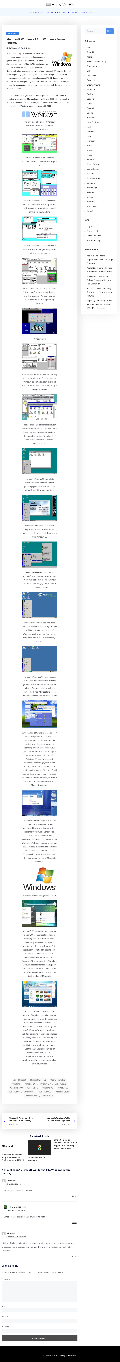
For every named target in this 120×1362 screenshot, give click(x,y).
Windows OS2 (45, 1092)
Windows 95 (63, 1088)
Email (5, 1316)
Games (90, 103)
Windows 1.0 (30, 1084)
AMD (89, 47)
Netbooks (91, 159)
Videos (90, 197)
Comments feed (94, 235)
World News (92, 206)
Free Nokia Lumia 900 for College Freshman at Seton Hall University (99, 280)
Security (90, 173)
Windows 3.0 (32, 1088)
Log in (89, 226)
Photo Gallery (93, 164)
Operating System (57, 1080)
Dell (88, 71)
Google (90, 113)
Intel (89, 127)
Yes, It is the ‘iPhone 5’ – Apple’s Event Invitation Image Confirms (100, 259)
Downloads (92, 75)
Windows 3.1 (47, 1088)
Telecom (90, 192)
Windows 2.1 (60, 1084)
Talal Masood (14, 1207)
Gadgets (90, 99)
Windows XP (47, 1096)
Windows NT (29, 1092)
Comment (7, 1279)
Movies (90, 150)
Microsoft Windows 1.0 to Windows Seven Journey (21, 1119)
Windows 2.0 (45, 1084)
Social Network (93, 178)
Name (5, 1306)
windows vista (32, 1096)
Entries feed (92, 231)
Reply (74, 1196)
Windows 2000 (16, 1088)
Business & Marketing (96, 61)
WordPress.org (93, 240)
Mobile (90, 145)
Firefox (90, 94)
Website (5, 1326)
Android (90, 52)
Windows (16, 1084)
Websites (91, 201)
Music (89, 155)
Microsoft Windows (38, 1080)
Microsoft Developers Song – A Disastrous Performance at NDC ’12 (13, 1157)
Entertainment (93, 85)
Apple (89, 57)
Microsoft (12, 33)
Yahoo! (90, 211)
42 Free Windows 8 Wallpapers (36, 1159)
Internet (90, 131)
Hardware (91, 117)
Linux (89, 136)
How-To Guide (93, 122)
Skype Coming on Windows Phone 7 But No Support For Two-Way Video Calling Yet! (65, 1144)
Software (91, 183)
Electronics (91, 80)
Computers (92, 66)
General (90, 108)
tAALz (14, 48)
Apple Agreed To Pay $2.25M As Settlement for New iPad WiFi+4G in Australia (99, 304)
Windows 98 (14, 1092)
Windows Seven (62, 1092)
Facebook (91, 89)
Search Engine (93, 169)
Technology (92, 187)
